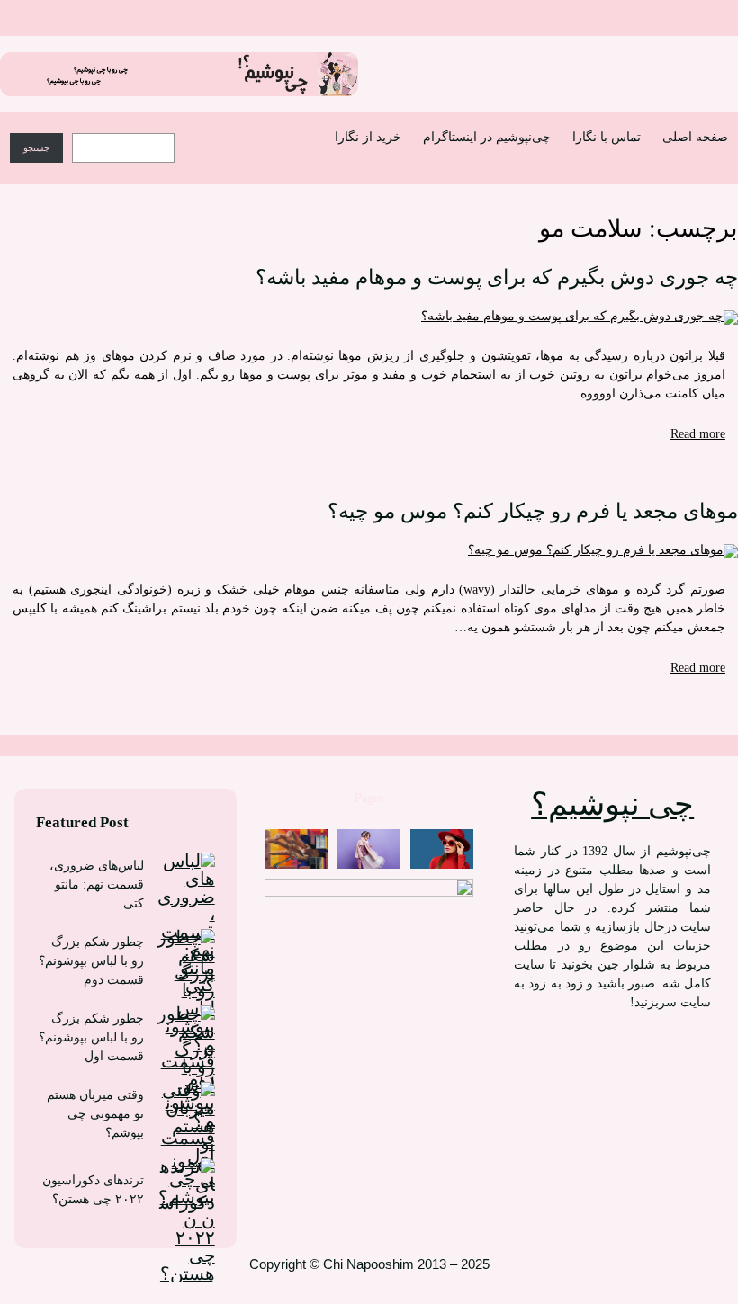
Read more (697, 434)
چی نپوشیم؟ (612, 804)
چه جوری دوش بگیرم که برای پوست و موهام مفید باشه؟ (497, 277)
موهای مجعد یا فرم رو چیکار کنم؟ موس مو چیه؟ (533, 511)
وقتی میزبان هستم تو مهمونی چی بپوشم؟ (95, 1113)
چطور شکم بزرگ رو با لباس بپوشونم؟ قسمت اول (91, 1037)
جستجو (36, 148)
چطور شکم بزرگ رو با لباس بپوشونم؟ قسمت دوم (91, 961)
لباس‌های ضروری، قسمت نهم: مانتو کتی (97, 884)
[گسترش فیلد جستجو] (199, 130)
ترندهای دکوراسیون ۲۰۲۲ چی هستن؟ (93, 1190)
